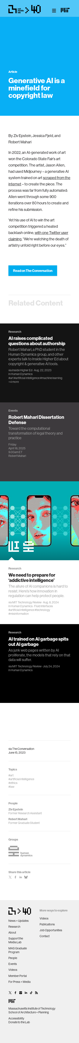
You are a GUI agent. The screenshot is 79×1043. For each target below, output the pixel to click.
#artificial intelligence (27, 378)
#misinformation (18, 614)
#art (10, 378)
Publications (47, 924)
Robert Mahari (17, 456)
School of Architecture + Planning (28, 1012)
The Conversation (23, 749)
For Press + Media (19, 982)
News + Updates (18, 921)
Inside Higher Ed (22, 370)
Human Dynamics (22, 374)
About (12, 932)
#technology (42, 610)
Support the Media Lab (15, 940)
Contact (45, 936)
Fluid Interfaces (43, 606)
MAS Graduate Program (17, 950)
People (12, 958)
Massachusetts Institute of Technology (31, 1008)
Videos (12, 970)
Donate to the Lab (19, 1022)
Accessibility (16, 1018)
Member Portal (17, 976)
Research (14, 927)
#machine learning (51, 378)
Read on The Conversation (32, 271)
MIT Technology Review (27, 602)
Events (12, 964)
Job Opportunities (51, 930)
